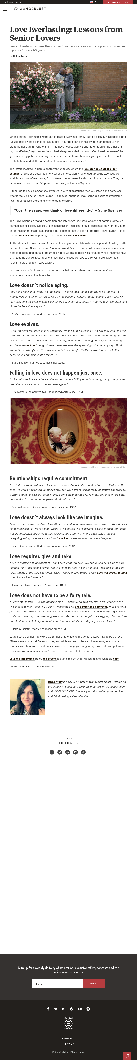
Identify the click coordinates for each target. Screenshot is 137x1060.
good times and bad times (91, 606)
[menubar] (93, 2)
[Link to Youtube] (80, 1009)
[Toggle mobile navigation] (5, 9)
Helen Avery (20, 56)
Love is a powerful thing (112, 572)
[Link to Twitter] (55, 1009)
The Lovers (79, 235)
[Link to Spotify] (88, 1009)
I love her (62, 538)
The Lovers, (50, 658)
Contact (68, 1038)
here (116, 658)
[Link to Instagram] (63, 1009)
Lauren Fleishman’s (22, 658)
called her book (25, 235)
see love (30, 345)
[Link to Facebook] (48, 1009)
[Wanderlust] (30, 9)
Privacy (68, 1044)
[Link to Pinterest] (71, 1009)
